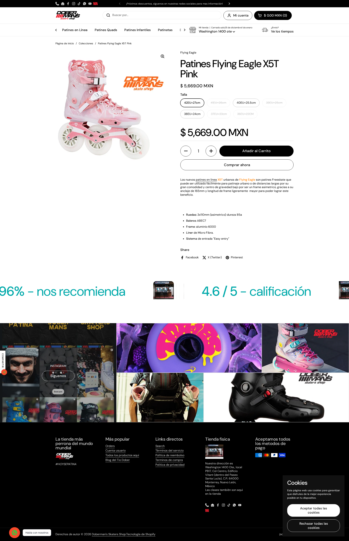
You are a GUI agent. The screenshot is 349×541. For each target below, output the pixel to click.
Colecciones (86, 43)
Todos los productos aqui (122, 455)
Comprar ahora (237, 164)
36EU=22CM (245, 114)
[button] (273, 15)
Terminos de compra (169, 460)
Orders (110, 446)
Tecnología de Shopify (140, 534)
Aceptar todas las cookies (313, 510)
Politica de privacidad (169, 465)
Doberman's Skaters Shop (109, 534)
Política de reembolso (169, 455)
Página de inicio (64, 43)
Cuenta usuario (115, 450)
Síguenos (58, 375)
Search (160, 446)
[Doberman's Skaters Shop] (68, 15)
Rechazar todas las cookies (313, 525)
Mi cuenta (240, 15)
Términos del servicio (169, 450)
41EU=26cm (218, 103)
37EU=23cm (219, 114)
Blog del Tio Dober (117, 460)
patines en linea (206, 180)
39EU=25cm (274, 103)
